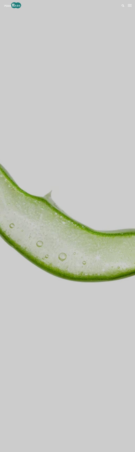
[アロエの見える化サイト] (13, 5)
